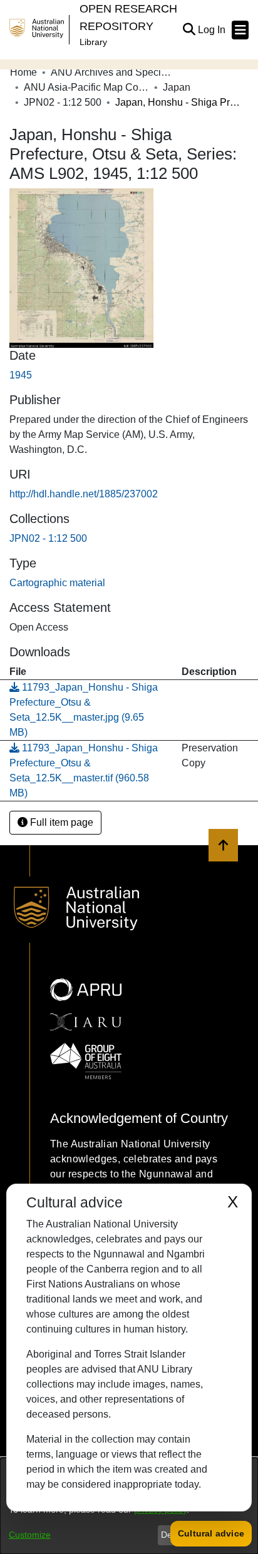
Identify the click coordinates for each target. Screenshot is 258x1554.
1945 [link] (20, 375)
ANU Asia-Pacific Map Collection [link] (86, 87)
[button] (189, 30)
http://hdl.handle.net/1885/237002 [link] (83, 494)
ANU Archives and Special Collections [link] (113, 72)
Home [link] (23, 72)
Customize (30, 1535)
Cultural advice (211, 1533)
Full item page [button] (60, 822)
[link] (48, 538)
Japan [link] (176, 87)
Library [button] (93, 42)
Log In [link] (212, 29)
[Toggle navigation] (240, 30)
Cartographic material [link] (57, 582)
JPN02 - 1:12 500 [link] (62, 102)
